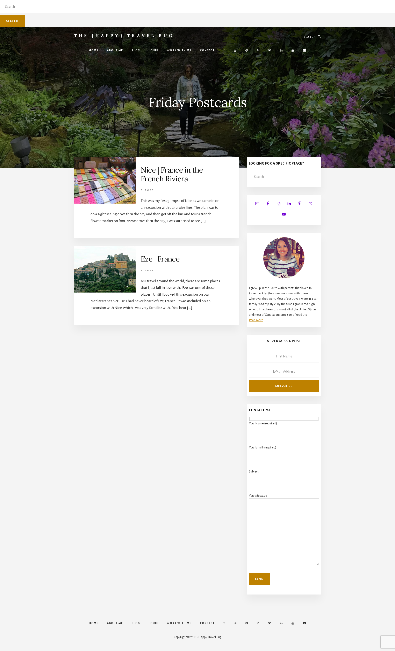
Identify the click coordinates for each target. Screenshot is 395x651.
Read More (256, 320)
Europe (147, 190)
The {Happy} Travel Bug (124, 35)
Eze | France (160, 259)
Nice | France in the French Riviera (172, 174)
